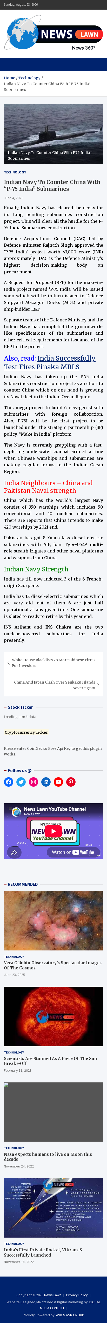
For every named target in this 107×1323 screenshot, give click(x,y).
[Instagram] (50, 1286)
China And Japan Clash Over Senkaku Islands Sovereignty (54, 685)
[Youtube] (64, 1286)
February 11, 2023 (17, 1070)
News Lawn (52, 1295)
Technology (15, 172)
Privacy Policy (77, 1295)
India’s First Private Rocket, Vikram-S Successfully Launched (43, 1252)
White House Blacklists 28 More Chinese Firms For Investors (53, 663)
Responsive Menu (86, 4)
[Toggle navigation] (10, 64)
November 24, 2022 (19, 1166)
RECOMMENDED (23, 884)
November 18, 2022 (19, 1261)
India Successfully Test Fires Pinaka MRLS (50, 362)
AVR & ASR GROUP (70, 1315)
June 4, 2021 (13, 197)
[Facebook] (42, 1286)
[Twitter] (57, 1286)
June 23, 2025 (14, 974)
